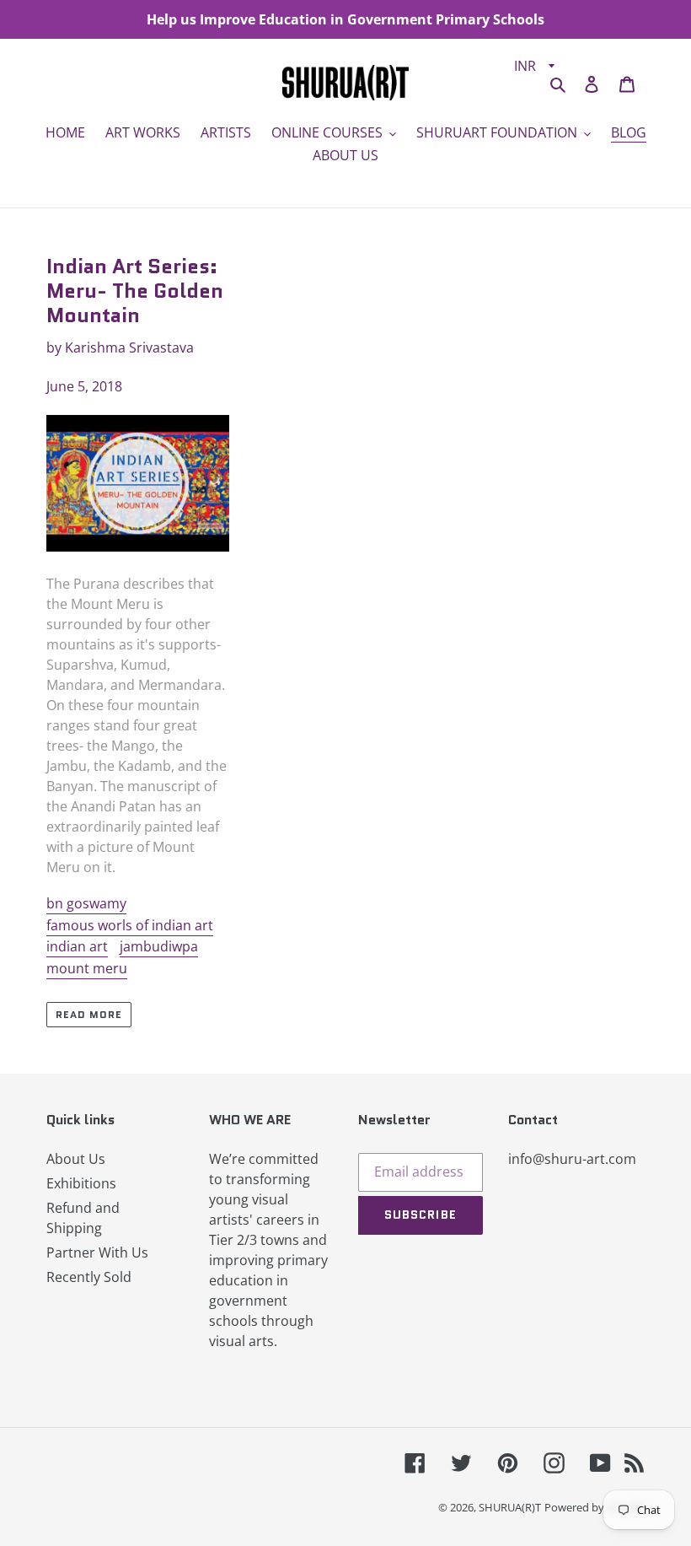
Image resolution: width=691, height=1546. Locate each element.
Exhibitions (81, 1183)
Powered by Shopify (594, 1507)
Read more (89, 1014)
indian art (77, 946)
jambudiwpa (159, 946)
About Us (75, 1159)
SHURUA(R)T (510, 1507)
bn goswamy (86, 903)
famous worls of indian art (129, 925)
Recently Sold (88, 1277)
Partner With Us (97, 1252)
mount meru (86, 968)
